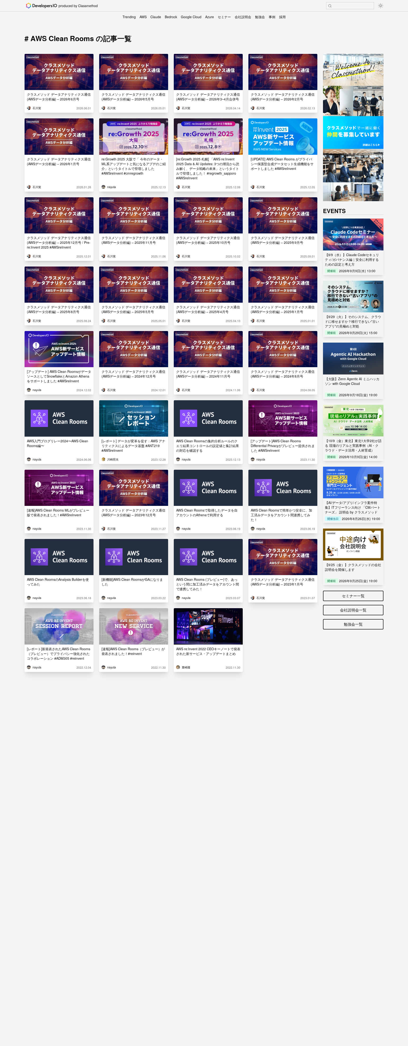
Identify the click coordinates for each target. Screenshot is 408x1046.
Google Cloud (191, 16)
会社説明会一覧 (353, 610)
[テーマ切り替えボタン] (380, 6)
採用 (282, 16)
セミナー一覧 (353, 595)
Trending (129, 16)
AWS (143, 16)
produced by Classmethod (78, 5)
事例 (272, 16)
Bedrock (171, 16)
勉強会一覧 (353, 624)
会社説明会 (243, 16)
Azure (209, 16)
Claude (155, 16)
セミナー (224, 16)
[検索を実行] (330, 6)
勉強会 (260, 16)
